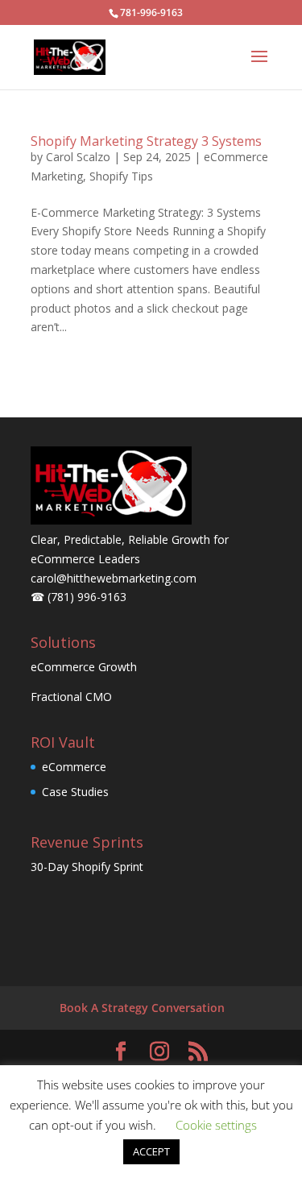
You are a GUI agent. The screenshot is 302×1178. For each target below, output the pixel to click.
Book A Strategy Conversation (142, 1007)
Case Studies (75, 791)
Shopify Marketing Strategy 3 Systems (146, 141)
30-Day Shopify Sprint (87, 866)
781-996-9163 (151, 12)
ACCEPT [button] (151, 1151)
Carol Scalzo (78, 156)
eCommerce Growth (84, 666)
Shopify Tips (121, 176)
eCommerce (74, 766)
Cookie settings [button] (216, 1125)
